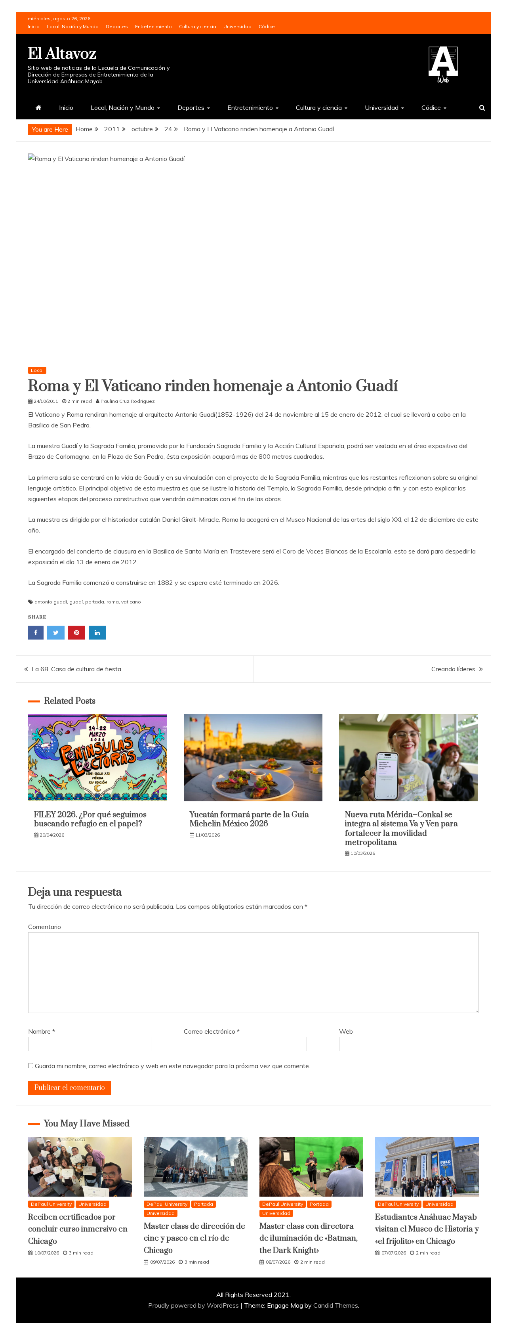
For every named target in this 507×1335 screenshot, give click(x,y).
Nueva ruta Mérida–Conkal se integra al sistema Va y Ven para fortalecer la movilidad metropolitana (401, 829)
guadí (76, 602)
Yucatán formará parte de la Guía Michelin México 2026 (249, 819)
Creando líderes (453, 669)
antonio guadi (50, 602)
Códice (267, 26)
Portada (203, 1204)
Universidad (237, 26)
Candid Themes (335, 1305)
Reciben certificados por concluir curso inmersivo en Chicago (78, 1229)
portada (94, 602)
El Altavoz (62, 54)
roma (113, 602)
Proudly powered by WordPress (194, 1305)
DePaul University (51, 1204)
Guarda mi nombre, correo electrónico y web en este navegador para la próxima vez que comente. (172, 1066)
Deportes (117, 26)
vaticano (131, 602)
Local (37, 370)
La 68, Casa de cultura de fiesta (76, 669)
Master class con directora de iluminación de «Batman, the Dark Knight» (308, 1239)
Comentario (44, 927)
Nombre (41, 1031)
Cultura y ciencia (197, 26)
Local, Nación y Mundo (73, 26)
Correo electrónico (212, 1031)
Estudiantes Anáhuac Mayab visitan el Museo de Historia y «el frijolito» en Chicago (427, 1229)
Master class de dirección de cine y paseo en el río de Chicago (194, 1239)
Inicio (34, 26)
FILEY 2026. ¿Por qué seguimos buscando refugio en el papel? (90, 819)
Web (346, 1031)
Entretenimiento (153, 26)
